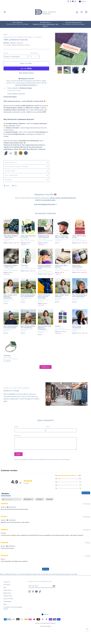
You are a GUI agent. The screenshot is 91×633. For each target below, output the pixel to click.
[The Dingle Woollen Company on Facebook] (33, 591)
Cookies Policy (8, 595)
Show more (45, 569)
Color (6, 53)
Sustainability (11, 162)
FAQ (5, 587)
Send (18, 454)
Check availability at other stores (16, 93)
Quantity (34, 53)
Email (48, 426)
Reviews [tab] (6, 493)
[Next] (86, 72)
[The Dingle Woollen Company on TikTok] (40, 591)
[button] (68, 475)
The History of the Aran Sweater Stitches (13, 608)
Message (17, 435)
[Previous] (56, 72)
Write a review (85, 493)
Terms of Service (61, 459)
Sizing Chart (10, 171)
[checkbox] (49, 499)
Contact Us (7, 582)
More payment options (26, 73)
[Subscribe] (54, 586)
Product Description (10, 97)
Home (5, 34)
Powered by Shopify (45, 626)
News (5, 604)
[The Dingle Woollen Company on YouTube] (36, 591)
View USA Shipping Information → (26, 85)
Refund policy (7, 593)
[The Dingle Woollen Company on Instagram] (29, 591)
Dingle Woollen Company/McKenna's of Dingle (23, 37)
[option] (18, 23)
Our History (7, 584)
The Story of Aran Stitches (16, 166)
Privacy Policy (49, 459)
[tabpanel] (45, 535)
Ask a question (11, 175)
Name (16, 426)
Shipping (13, 45)
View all (45, 367)
